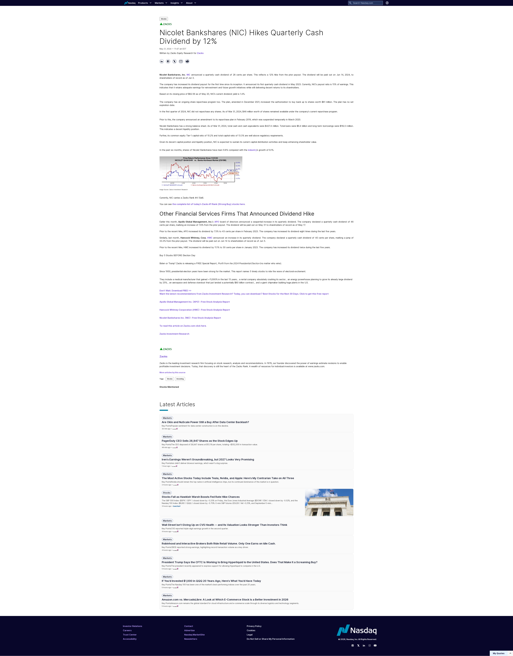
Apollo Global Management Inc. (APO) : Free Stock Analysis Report (195, 301)
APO (216, 221)
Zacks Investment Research (174, 333)
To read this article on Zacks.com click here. (183, 325)
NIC (188, 74)
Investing (180, 379)
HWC (209, 237)
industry (252, 150)
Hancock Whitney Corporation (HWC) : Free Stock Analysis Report (195, 309)
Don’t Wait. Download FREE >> (175, 290)
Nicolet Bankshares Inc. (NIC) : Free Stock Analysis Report (190, 317)
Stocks (163, 19)
